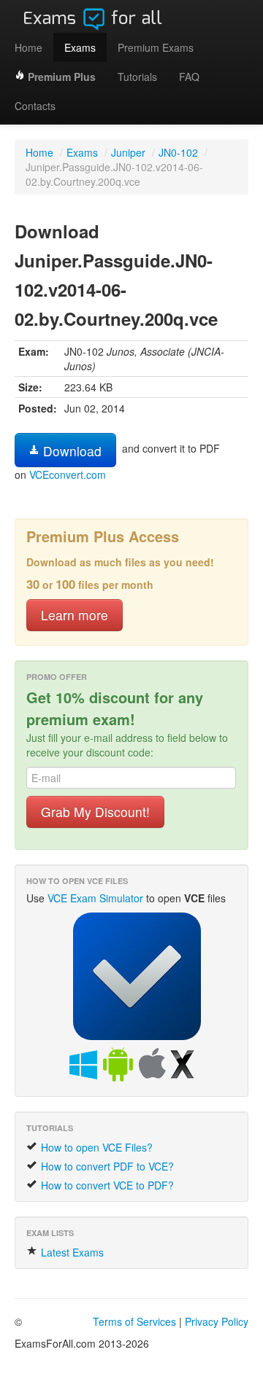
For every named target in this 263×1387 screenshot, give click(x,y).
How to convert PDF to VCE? (106, 1166)
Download (70, 451)
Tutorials (137, 76)
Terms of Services (134, 1321)
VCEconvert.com (67, 474)
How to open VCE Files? (95, 1147)
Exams (80, 47)
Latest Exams (71, 1252)
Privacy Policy (216, 1321)
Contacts (35, 105)
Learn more (74, 615)
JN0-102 (178, 152)
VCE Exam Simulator (95, 898)
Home (28, 47)
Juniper (128, 152)
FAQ (189, 76)
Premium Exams (156, 47)
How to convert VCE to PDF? (106, 1185)
